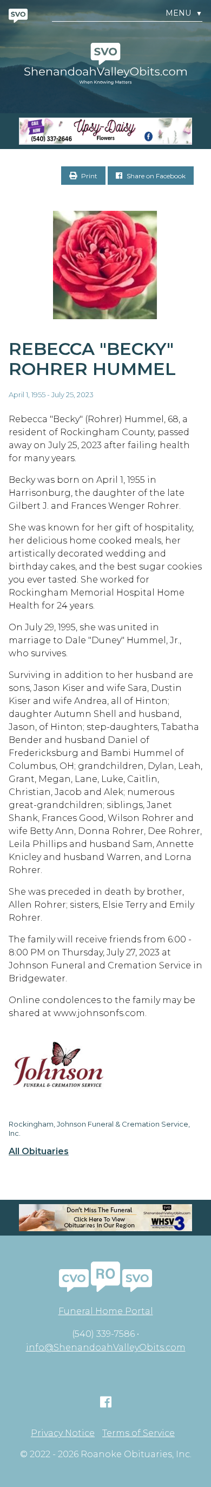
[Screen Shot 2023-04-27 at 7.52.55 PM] (105, 131)
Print (88, 176)
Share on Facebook (155, 176)
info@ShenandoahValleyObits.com (106, 1347)
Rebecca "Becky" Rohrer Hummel (92, 358)
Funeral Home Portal (105, 1311)
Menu (184, 13)
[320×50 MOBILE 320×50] (105, 1217)
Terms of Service (138, 1433)
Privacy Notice (63, 1433)
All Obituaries (39, 1151)
